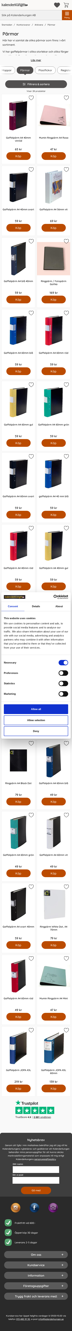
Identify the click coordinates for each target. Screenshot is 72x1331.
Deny (36, 731)
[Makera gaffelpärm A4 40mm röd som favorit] (31, 529)
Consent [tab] (13, 606)
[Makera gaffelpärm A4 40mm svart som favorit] (31, 170)
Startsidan (7, 24)
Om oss (36, 1254)
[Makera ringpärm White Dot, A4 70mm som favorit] (66, 887)
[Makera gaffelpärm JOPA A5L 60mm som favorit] (66, 1031)
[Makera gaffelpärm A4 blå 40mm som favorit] (31, 242)
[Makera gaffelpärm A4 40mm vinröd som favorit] (31, 98)
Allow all (36, 709)
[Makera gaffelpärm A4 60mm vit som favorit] (66, 816)
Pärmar (51, 24)
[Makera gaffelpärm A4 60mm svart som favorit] (31, 457)
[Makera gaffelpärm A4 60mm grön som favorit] (66, 385)
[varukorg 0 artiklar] (67, 5)
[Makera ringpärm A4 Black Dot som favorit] (31, 744)
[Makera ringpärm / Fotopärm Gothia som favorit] (66, 242)
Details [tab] (36, 606)
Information (36, 1275)
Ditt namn (18, 1164)
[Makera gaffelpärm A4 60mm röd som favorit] (66, 314)
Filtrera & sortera (38, 84)
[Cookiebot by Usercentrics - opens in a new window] (53, 597)
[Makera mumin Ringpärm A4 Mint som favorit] (66, 959)
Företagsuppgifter (36, 1286)
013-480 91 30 (23, 1319)
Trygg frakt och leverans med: (36, 1296)
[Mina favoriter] (57, 5)
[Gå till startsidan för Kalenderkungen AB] (15, 5)
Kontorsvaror (23, 24)
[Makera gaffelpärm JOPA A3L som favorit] (31, 1031)
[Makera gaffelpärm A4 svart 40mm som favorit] (31, 887)
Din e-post (18, 1174)
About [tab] (59, 606)
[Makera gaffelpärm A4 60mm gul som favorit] (31, 385)
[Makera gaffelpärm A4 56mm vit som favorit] (66, 170)
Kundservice (36, 1265)
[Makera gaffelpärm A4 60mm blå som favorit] (31, 314)
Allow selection (36, 720)
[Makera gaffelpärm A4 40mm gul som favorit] (66, 529)
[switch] (63, 673)
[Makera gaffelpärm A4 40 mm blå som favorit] (66, 457)
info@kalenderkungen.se (51, 1319)
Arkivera (39, 24)
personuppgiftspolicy (45, 1159)
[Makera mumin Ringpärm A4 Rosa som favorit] (66, 98)
